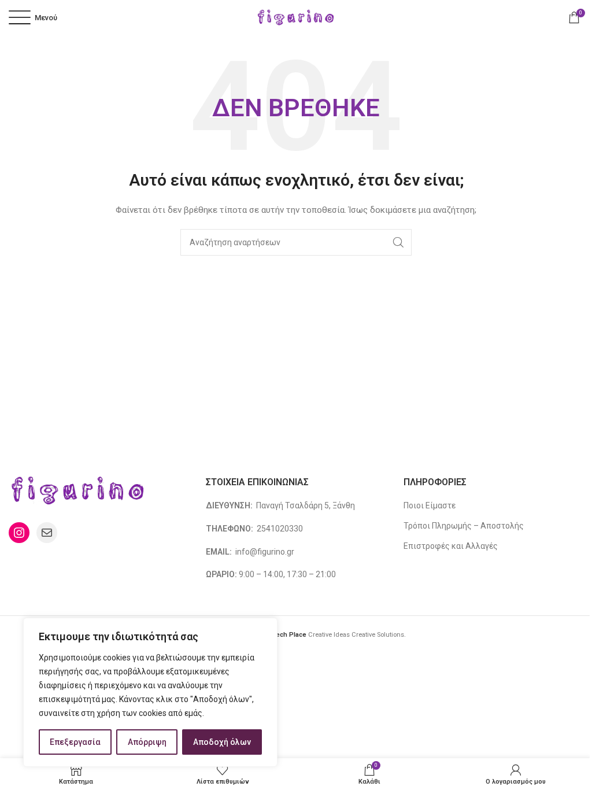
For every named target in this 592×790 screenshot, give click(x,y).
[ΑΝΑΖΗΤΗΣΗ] (398, 242)
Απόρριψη (147, 742)
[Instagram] (19, 532)
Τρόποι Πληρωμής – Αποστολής (464, 525)
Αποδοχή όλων (222, 742)
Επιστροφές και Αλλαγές (451, 546)
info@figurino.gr (264, 551)
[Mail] (46, 532)
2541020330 (280, 528)
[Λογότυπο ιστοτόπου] (296, 16)
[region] (150, 692)
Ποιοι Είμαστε (430, 505)
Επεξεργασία (75, 742)
